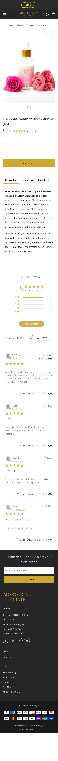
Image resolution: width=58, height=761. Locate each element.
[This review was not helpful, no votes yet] (49, 393)
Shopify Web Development (24, 725)
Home (11, 25)
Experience (27, 180)
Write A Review (31, 323)
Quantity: (6, 144)
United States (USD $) (27, 705)
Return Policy (9, 672)
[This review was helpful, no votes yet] (44, 393)
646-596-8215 (10, 619)
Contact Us (8, 682)
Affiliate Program (11, 692)
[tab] (27, 107)
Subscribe (29, 579)
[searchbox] (17, 337)
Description (11, 180)
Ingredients (44, 180)
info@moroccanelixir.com (15, 614)
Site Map (7, 687)
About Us (7, 657)
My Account (9, 677)
